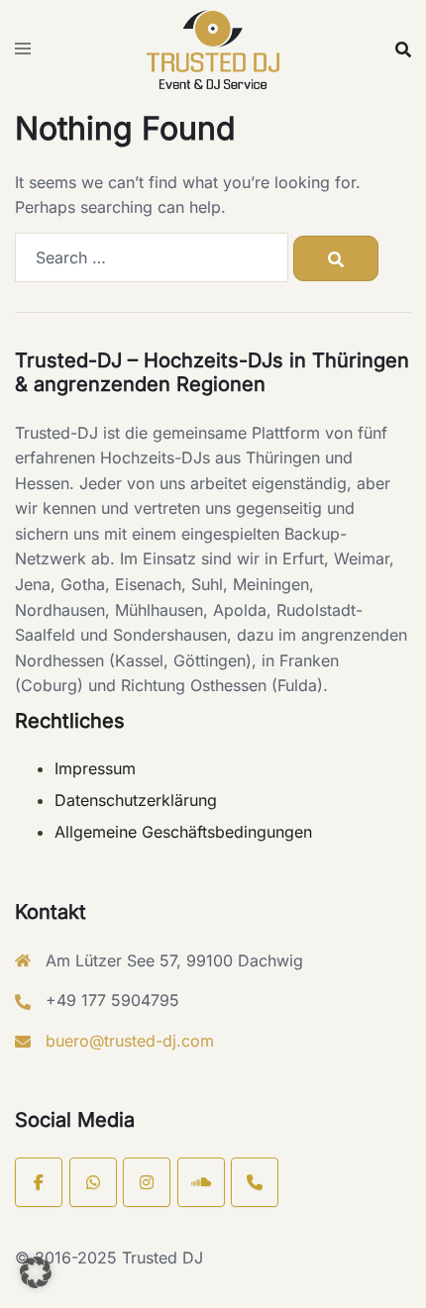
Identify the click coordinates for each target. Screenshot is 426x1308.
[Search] (335, 258)
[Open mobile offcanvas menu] (23, 49)
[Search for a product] (403, 49)
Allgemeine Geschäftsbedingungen (183, 832)
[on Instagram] (146, 1182)
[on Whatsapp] (93, 1182)
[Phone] (254, 1182)
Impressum (95, 768)
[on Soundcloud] (201, 1182)
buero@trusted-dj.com (130, 1041)
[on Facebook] (38, 1182)
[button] (35, 1272)
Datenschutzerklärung (135, 800)
